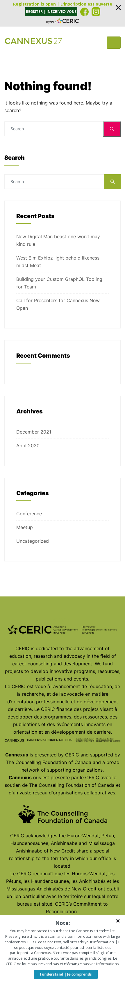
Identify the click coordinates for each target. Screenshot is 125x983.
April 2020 (28, 445)
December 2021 (33, 432)
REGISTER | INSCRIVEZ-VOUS (51, 11)
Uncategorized (32, 541)
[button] (62, 13)
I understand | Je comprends (66, 974)
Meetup (24, 527)
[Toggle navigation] (114, 42)
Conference (29, 513)
